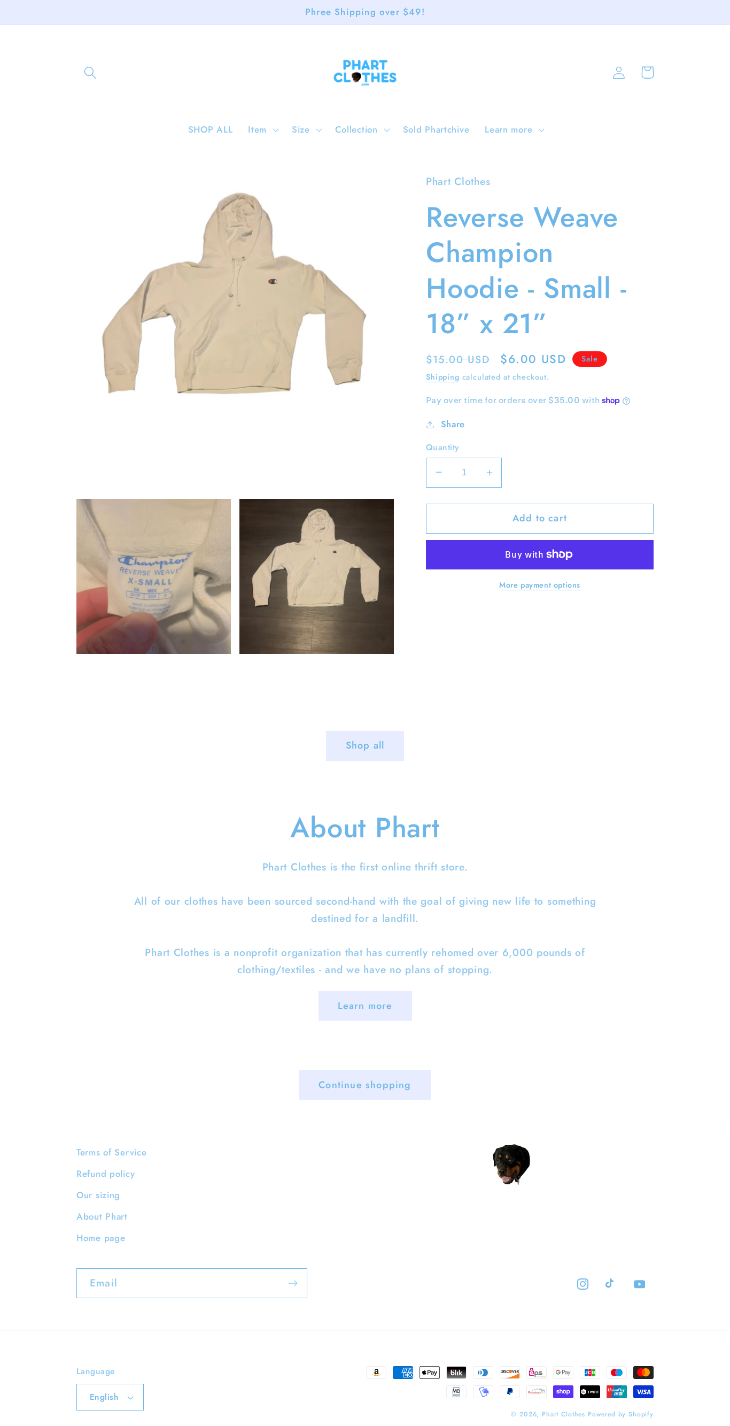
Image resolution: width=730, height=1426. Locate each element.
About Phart (102, 1216)
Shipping (443, 377)
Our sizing (98, 1195)
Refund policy (105, 1173)
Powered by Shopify (621, 1414)
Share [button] (453, 424)
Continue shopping (365, 1085)
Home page (100, 1237)
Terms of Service (111, 1152)
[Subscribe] (292, 1283)
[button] (90, 72)
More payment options (539, 585)
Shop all (365, 745)
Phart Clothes (563, 1414)
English (104, 1397)
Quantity (442, 447)
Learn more (365, 1006)
